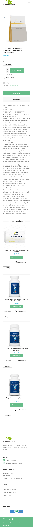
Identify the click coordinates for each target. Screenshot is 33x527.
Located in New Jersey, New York (13, 478)
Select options (17, 257)
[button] (5, 17)
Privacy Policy (8, 496)
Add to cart (17, 70)
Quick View (8, 262)
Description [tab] (16, 93)
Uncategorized (13, 85)
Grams (5, 62)
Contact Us (6, 525)
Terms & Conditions (10, 489)
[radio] (7, 64)
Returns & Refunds (10, 492)
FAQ (5, 499)
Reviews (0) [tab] (16, 99)
